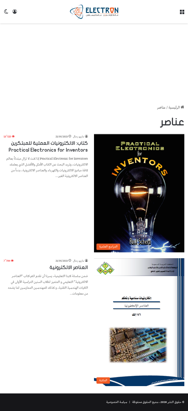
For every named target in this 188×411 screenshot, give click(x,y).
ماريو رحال (78, 136)
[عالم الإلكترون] (94, 11)
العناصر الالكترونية (69, 267)
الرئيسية (174, 107)
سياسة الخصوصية (116, 402)
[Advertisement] (94, 62)
